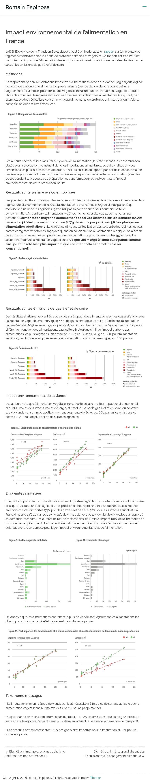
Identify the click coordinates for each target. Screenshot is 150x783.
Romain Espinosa (27, 7)
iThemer (95, 778)
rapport (109, 51)
